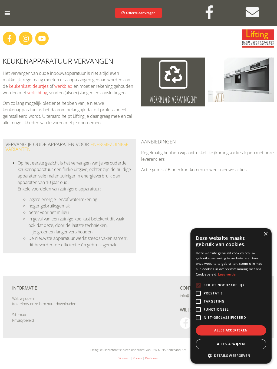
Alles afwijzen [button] (231, 344)
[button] (7, 13)
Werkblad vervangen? (173, 100)
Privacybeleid (23, 320)
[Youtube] (42, 38)
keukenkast (20, 86)
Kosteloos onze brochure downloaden (44, 303)
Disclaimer (152, 358)
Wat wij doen (23, 298)
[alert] (231, 296)
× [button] (265, 234)
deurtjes (40, 86)
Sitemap (19, 314)
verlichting (37, 93)
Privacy (137, 358)
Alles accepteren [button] (231, 330)
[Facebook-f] (9, 38)
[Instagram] (25, 38)
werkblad (63, 86)
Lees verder (227, 274)
